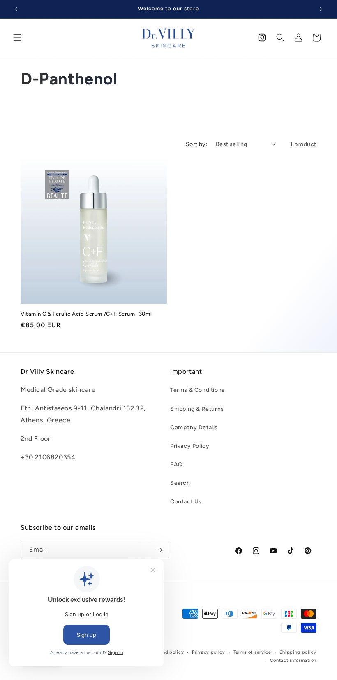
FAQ (176, 464)
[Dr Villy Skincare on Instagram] (262, 37)
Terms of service (252, 652)
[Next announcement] (321, 9)
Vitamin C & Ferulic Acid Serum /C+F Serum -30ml (86, 314)
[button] (17, 37)
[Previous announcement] (16, 9)
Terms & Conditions (197, 390)
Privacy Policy (189, 445)
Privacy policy (208, 652)
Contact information (293, 660)
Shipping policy (298, 652)
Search (180, 483)
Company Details (194, 427)
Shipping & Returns (197, 408)
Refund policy (168, 652)
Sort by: (197, 144)
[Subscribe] (159, 549)
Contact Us (186, 501)
